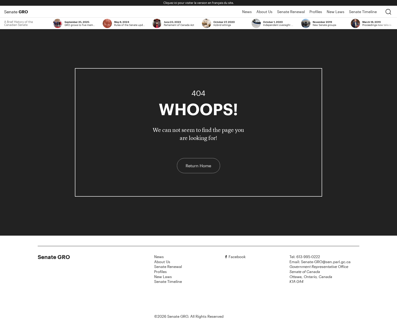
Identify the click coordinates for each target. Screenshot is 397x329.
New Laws (335, 11)
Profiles (315, 11)
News (247, 11)
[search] (388, 11)
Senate (16, 11)
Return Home (198, 165)
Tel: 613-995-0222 (304, 256)
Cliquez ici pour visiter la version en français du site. (198, 3)
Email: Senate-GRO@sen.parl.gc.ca (320, 261)
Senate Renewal (291, 11)
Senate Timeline (363, 11)
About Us (264, 11)
